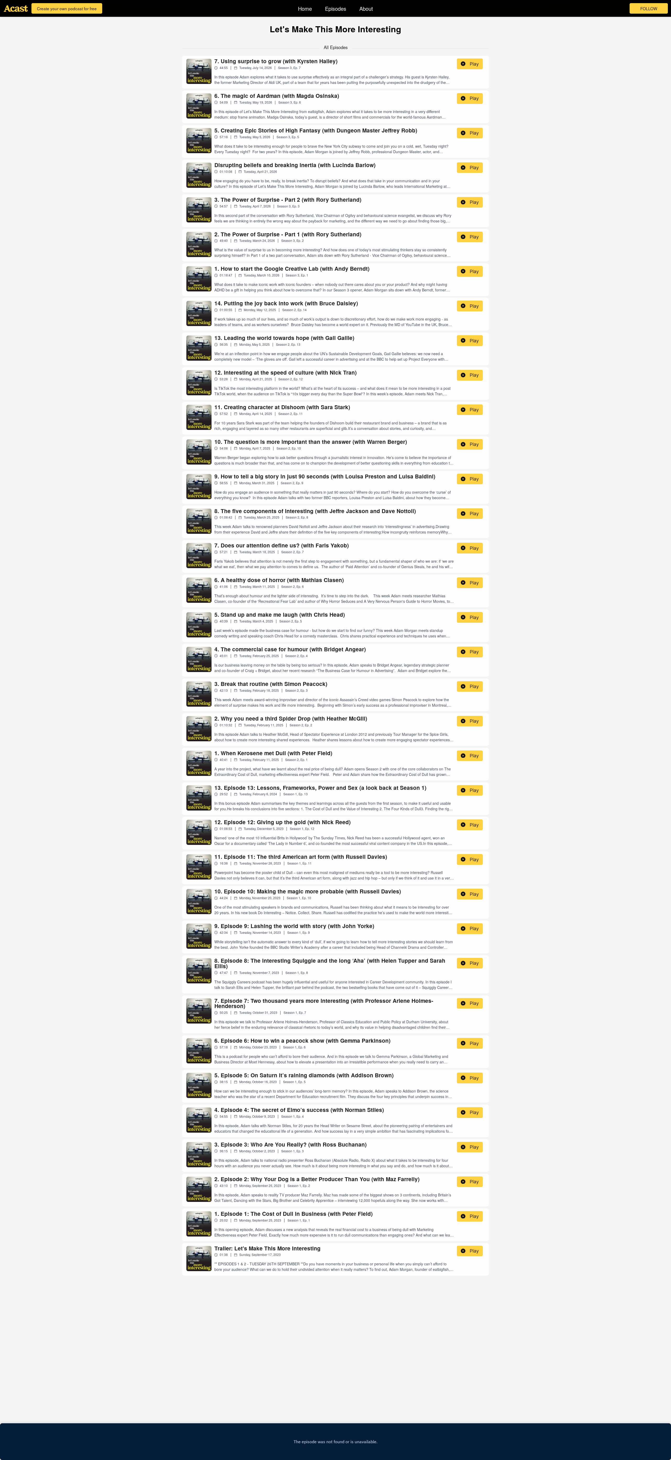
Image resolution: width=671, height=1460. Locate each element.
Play (474, 64)
